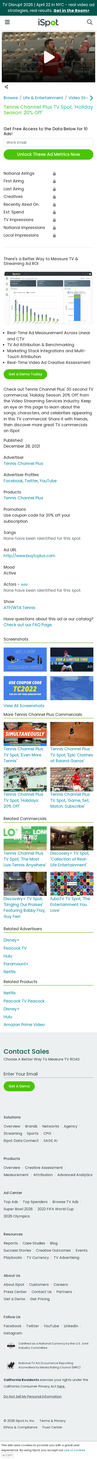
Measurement (16, 1174)
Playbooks (13, 1257)
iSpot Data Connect (21, 1140)
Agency (70, 1126)
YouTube (48, 481)
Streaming (13, 1133)
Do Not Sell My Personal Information (33, 1396)
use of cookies (74, 1450)
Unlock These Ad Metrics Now (48, 154)
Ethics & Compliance (20, 1427)
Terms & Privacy (52, 1421)
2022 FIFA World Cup (55, 1209)
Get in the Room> (71, 10)
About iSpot (14, 1284)
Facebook (13, 481)
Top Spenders (35, 1201)
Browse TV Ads (65, 1201)
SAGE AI (50, 1140)
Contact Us (42, 1291)
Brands (31, 1126)
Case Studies (34, 1243)
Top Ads (11, 1201)
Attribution (43, 1174)
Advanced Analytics (74, 1174)
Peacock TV (15, 948)
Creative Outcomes (53, 1250)
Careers (60, 1284)
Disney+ (12, 940)
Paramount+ (16, 964)
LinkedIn (71, 1326)
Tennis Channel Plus (23, 463)
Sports (33, 1133)
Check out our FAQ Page (28, 625)
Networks (50, 1126)
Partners (64, 1291)
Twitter (31, 481)
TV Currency (38, 1257)
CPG (47, 1133)
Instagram (13, 1333)
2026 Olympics (17, 1216)
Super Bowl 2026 (18, 1209)
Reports (11, 1243)
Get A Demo (19, 1086)
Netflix (10, 972)
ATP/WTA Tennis (19, 607)
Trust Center (52, 1427)
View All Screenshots (24, 705)
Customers (39, 1284)
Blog (54, 1243)
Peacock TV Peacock (24, 1001)
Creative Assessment (44, 1167)
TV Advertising (66, 1257)
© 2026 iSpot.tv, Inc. (19, 1421)
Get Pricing (40, 1299)
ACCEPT (7, 1455)
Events (82, 1250)
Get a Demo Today (25, 374)
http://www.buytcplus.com (29, 555)
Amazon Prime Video (24, 1024)
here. (61, 1386)
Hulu (8, 956)
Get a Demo (14, 1299)
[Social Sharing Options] (6, 86)
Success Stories (17, 1250)
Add (24, 584)
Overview (12, 1126)
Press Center (15, 1291)
